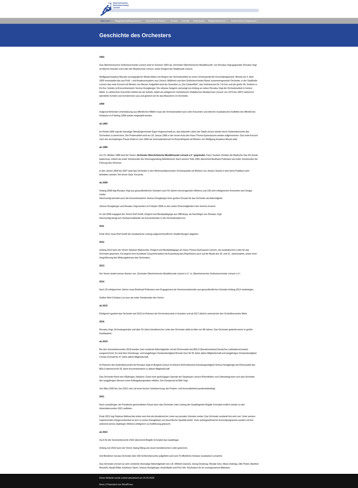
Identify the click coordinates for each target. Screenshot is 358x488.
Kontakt (185, 21)
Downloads (198, 21)
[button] (110, 20)
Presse (174, 21)
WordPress (127, 484)
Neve (102, 484)
